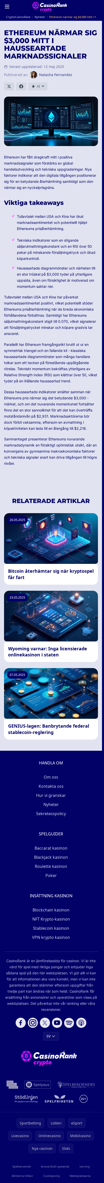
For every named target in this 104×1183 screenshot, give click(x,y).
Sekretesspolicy (51, 813)
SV (48, 1036)
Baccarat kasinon (51, 848)
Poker (51, 875)
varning (85, 1166)
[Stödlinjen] (26, 1099)
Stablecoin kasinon (51, 928)
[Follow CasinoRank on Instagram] (33, 1023)
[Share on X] (9, 86)
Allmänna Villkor (22, 1176)
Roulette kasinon (51, 866)
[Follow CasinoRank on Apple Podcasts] (81, 1023)
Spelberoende (21, 1166)
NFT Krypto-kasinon (51, 919)
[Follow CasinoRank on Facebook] (21, 1023)
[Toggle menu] (7, 7)
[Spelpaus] (37, 1085)
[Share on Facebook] (21, 86)
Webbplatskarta (80, 1176)
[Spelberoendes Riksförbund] (76, 1085)
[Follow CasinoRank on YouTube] (57, 1023)
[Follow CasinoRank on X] (45, 1023)
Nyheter (51, 804)
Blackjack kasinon (51, 857)
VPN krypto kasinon (51, 937)
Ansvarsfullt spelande (55, 1166)
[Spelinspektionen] (12, 1085)
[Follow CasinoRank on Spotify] (69, 1023)
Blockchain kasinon (51, 910)
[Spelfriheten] (58, 1099)
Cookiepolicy (51, 1176)
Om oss (51, 777)
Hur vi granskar (51, 795)
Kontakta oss (51, 786)
